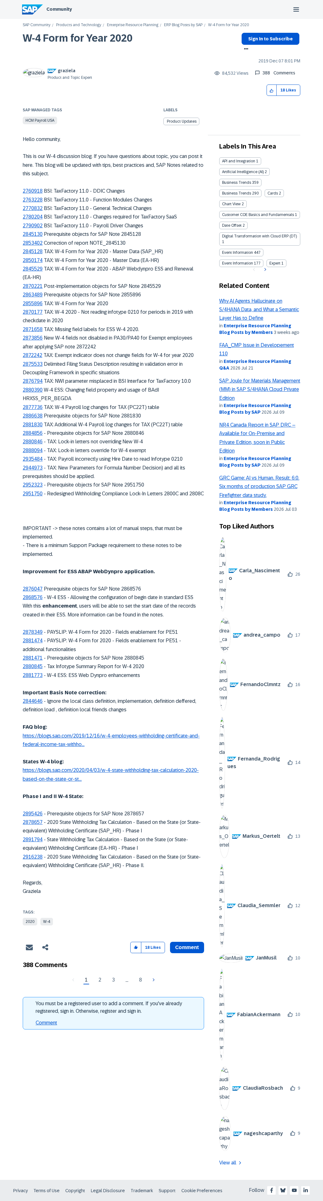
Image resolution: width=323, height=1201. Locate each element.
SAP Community (36, 25)
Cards (272, 193)
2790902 (33, 225)
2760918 (33, 191)
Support (167, 1190)
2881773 (33, 675)
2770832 (33, 208)
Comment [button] (187, 947)
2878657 (33, 822)
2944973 (33, 467)
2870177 (33, 312)
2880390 (33, 390)
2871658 (33, 329)
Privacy (20, 1190)
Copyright (75, 1190)
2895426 (33, 813)
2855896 (33, 303)
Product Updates (182, 121)
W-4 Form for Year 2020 (77, 38)
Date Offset (232, 225)
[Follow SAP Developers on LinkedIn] (305, 1190)
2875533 (33, 364)
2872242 (32, 355)
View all (227, 1162)
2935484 (33, 459)
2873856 (33, 338)
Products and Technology (78, 25)
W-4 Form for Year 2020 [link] (228, 25)
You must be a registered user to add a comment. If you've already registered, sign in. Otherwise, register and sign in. (109, 1007)
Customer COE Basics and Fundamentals (258, 215)
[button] (272, 90)
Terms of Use (46, 1190)
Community (59, 9)
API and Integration (238, 161)
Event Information (237, 252)
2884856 (33, 433)
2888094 (33, 450)
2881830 (33, 424)
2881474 (33, 640)
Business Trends (236, 182)
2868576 (33, 597)
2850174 (33, 260)
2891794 (33, 839)
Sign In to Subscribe (270, 38)
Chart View (231, 204)
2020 (30, 921)
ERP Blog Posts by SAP (183, 25)
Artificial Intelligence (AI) (243, 172)
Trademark (142, 1190)
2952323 (33, 484)
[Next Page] (153, 979)
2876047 (33, 589)
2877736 (33, 407)
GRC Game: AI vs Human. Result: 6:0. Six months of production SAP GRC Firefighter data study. (259, 486)
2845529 (33, 268)
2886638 (33, 415)
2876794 (33, 381)
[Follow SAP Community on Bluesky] (282, 1190)
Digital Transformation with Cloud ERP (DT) (259, 236)
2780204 (33, 216)
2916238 (33, 857)
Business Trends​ (236, 193)
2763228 (33, 199)
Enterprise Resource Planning (132, 25)
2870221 (33, 286)
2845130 (33, 234)
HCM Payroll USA (40, 120)
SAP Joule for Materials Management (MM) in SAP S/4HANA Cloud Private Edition (259, 389)
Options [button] (245, 49)
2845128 (33, 251)
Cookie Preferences (201, 1190)
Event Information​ (237, 263)
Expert (274, 263)
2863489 (33, 294)
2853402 (33, 243)
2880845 (33, 666)
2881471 (33, 658)
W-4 (46, 921)
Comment (46, 1022)
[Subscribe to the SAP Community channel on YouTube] (294, 1190)
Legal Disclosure (108, 1190)
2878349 (33, 632)
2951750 (33, 493)
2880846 (33, 441)
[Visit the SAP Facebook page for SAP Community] (271, 1190)
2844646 (33, 701)
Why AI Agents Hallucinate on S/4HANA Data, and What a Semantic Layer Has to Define (259, 309)
